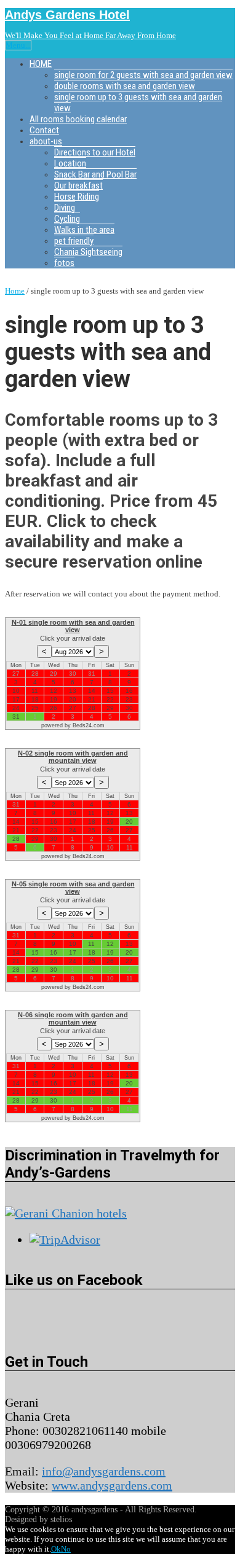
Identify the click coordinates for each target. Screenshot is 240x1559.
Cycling (67, 218)
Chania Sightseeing (88, 251)
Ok (56, 1548)
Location (70, 163)
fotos (64, 262)
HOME (41, 63)
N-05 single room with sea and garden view (73, 887)
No (66, 1548)
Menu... (18, 45)
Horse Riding (76, 196)
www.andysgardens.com (112, 1485)
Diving (64, 207)
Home (15, 290)
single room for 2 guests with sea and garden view (143, 74)
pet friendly (74, 240)
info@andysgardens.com (104, 1471)
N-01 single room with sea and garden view (73, 626)
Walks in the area (84, 229)
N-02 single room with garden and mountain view (73, 756)
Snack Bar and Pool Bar (95, 174)
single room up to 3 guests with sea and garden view (138, 103)
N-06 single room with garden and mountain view (73, 1018)
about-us (46, 141)
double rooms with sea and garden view (124, 86)
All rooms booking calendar (78, 119)
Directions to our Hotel (94, 152)
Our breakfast (78, 185)
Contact (44, 130)
